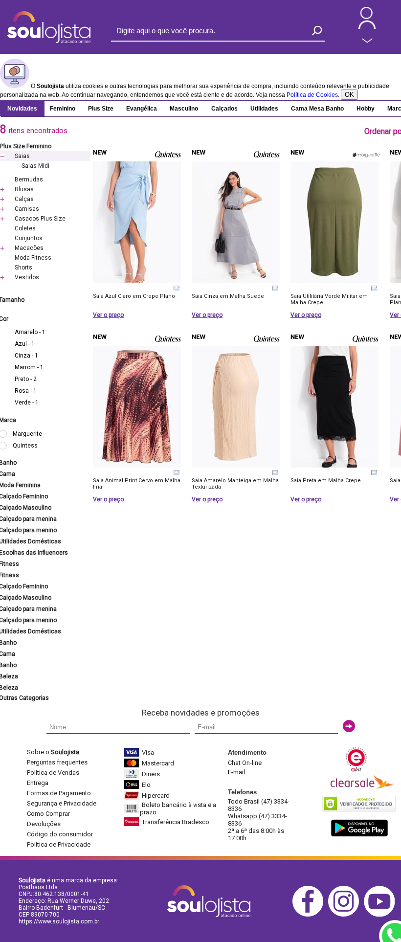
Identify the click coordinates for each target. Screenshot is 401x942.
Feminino (62, 108)
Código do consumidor (60, 834)
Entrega (37, 782)
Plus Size (100, 108)
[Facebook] (310, 915)
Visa (148, 752)
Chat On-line (245, 762)
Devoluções (44, 824)
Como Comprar (48, 813)
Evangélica (141, 108)
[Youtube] (382, 915)
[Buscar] (317, 30)
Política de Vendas (53, 772)
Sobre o (53, 752)
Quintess (25, 445)
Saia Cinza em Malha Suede (228, 296)
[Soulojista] (48, 41)
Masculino (184, 108)
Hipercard (156, 795)
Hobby (365, 108)
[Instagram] (346, 915)
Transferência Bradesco (175, 822)
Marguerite (27, 433)
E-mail (236, 772)
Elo (146, 784)
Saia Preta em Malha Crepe (325, 480)
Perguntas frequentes (57, 762)
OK (349, 94)
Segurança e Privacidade (61, 803)
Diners (151, 774)
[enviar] (349, 726)
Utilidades (264, 108)
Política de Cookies (312, 94)
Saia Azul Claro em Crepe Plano (134, 296)
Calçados (224, 108)
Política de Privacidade (58, 844)
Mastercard (158, 763)
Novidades (22, 108)
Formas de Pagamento (59, 793)
